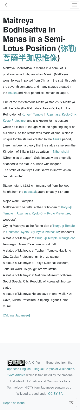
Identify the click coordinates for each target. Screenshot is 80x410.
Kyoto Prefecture (14, 120)
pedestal (30, 191)
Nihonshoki (61, 151)
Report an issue (14, 403)
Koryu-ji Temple (32, 114)
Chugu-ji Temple (46, 238)
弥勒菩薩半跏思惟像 (39, 52)
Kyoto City (69, 114)
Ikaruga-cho (67, 238)
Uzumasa (53, 114)
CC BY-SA (55, 393)
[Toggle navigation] (74, 5)
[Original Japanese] (16, 315)
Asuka (12, 92)
